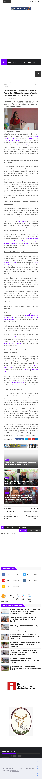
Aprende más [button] (14, 771)
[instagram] (38, 1)
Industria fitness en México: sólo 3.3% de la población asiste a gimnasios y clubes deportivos (24, 619)
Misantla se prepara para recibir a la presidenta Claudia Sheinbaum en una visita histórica (24, 660)
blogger (23, 531)
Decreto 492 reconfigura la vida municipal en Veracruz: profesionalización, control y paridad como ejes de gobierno (25, 611)
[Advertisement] (21, 37)
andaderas (7, 241)
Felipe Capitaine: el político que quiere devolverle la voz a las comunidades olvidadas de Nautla (25, 668)
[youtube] (35, 1)
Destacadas (13, 62)
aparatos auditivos (10, 243)
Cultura (30, 68)
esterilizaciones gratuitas (13, 343)
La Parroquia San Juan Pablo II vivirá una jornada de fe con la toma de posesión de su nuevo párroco (24, 636)
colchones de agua (31, 241)
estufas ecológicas (17, 383)
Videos (24, 74)
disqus (30, 531)
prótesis (27, 243)
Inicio (5, 83)
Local (23, 62)
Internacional (18, 68)
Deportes (6, 74)
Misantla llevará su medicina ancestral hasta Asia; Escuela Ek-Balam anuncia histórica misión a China (25, 644)
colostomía (16, 265)
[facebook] (30, 1)
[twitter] (33, 1)
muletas (21, 241)
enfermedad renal (10, 263)
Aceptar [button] (37, 768)
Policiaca (6, 68)
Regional (31, 62)
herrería (26, 370)
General (16, 74)
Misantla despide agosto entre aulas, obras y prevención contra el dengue (20, 482)
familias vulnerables (21, 145)
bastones (15, 241)
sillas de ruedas (32, 239)
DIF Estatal (22, 221)
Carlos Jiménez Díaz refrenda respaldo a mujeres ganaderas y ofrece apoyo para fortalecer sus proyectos (23, 652)
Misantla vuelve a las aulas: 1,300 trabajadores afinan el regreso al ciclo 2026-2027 (20, 464)
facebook (37, 531)
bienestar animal (11, 337)
